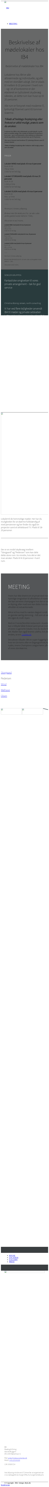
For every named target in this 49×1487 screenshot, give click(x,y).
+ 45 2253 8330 (14, 1460)
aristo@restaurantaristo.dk (17, 1458)
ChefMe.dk (26, 634)
